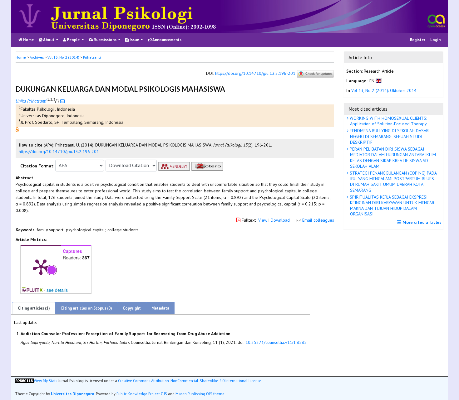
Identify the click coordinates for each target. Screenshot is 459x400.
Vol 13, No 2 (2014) (63, 57)
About (48, 39)
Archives (37, 57)
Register (417, 39)
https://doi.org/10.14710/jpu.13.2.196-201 (255, 73)
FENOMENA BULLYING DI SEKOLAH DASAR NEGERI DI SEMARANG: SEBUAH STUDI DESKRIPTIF (388, 136)
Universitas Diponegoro (72, 393)
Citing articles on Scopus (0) (86, 308)
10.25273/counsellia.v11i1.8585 (276, 342)
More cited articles (421, 222)
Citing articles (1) (34, 308)
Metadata (160, 308)
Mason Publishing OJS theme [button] (200, 393)
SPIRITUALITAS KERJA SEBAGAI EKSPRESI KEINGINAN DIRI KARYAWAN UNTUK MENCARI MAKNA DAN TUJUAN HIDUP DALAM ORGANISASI (392, 205)
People (73, 39)
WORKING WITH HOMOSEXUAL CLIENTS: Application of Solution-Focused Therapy (387, 121)
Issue (134, 39)
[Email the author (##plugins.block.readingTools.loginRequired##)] (62, 101)
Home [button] (21, 57)
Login (435, 39)
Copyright (132, 308)
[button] (17, 129)
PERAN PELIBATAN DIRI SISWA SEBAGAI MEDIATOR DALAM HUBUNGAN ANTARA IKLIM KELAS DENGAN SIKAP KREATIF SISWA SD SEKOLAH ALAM (392, 157)
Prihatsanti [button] (92, 57)
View (262, 220)
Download (280, 220)
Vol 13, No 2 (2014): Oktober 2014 (384, 91)
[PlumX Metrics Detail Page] (41, 266)
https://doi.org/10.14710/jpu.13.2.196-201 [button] (59, 151)
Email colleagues (318, 220)
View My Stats (45, 380)
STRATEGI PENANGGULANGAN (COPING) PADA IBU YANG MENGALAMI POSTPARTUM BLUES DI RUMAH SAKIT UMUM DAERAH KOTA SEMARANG (392, 181)
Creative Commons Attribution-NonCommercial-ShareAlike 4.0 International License (189, 380)
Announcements (166, 39)
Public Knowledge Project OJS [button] (141, 393)
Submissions (105, 39)
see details (57, 290)
